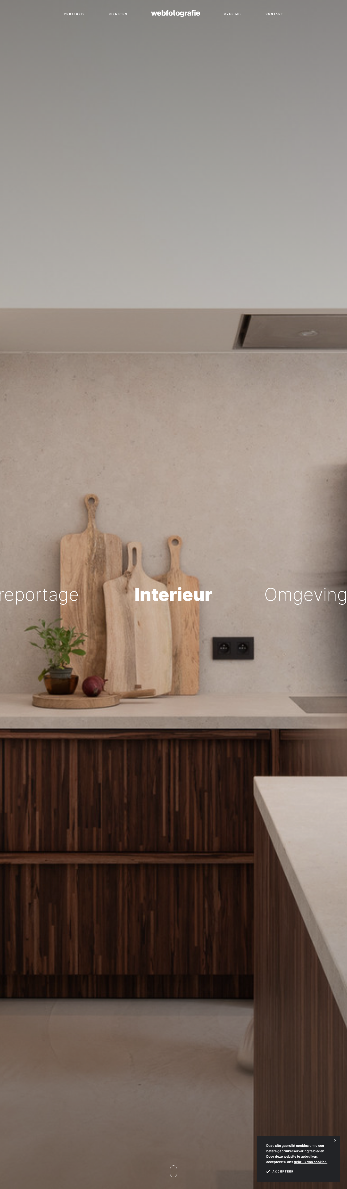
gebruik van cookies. (310, 1162)
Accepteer (283, 1171)
